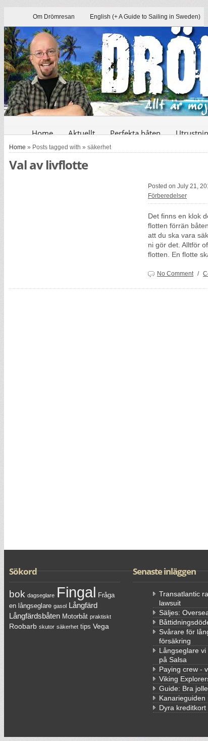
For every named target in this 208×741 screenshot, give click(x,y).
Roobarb (23, 626)
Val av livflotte (48, 164)
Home (42, 133)
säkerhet (67, 627)
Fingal (76, 592)
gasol (60, 606)
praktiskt (100, 617)
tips (85, 626)
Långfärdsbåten (34, 616)
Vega (101, 626)
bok (17, 594)
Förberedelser (167, 195)
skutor (47, 627)
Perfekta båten (135, 133)
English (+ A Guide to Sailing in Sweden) (145, 16)
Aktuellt (81, 133)
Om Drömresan (54, 16)
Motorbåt (75, 616)
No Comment (175, 273)
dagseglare (41, 595)
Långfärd (83, 605)
